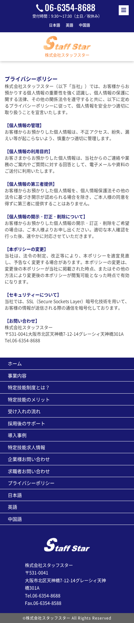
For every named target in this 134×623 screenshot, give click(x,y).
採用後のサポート (26, 423)
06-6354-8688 (70, 7)
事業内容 (17, 375)
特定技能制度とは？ (29, 387)
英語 (69, 25)
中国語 (84, 25)
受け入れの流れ (24, 411)
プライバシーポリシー (31, 483)
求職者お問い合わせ (29, 471)
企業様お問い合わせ (29, 459)
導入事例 (17, 435)
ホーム (15, 363)
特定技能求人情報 (26, 447)
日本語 (54, 25)
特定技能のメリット (29, 399)
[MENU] (123, 10)
